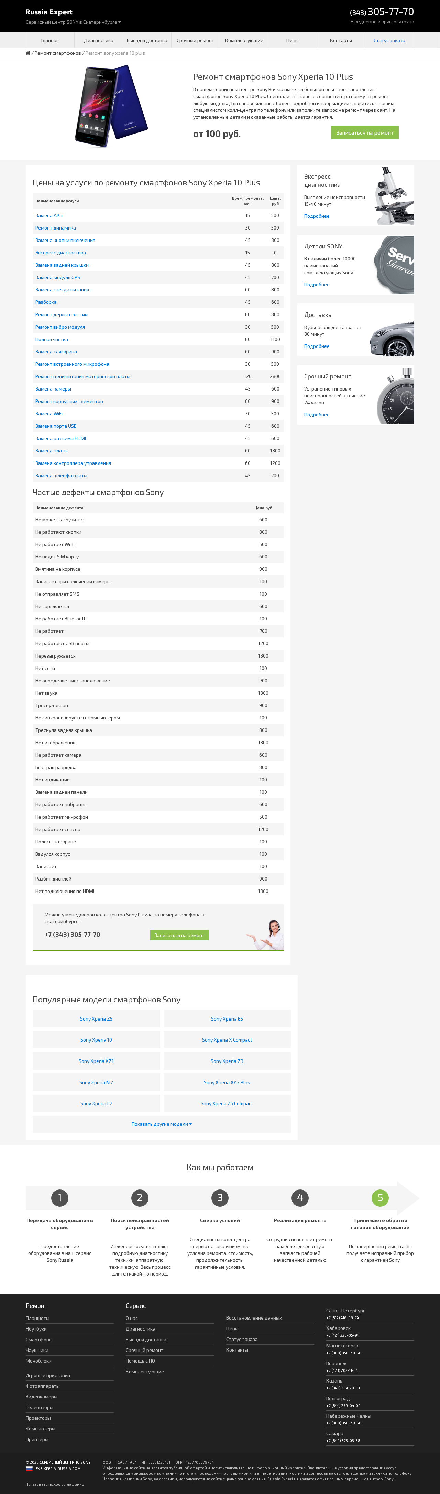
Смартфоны (39, 1339)
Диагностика (98, 40)
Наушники (37, 1350)
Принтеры (37, 1439)
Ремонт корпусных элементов (69, 401)
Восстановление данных (254, 1318)
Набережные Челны (348, 1416)
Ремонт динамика (55, 228)
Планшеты (38, 1318)
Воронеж (336, 1363)
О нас (132, 1318)
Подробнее (317, 216)
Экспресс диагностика (60, 252)
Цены (292, 40)
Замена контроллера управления (73, 463)
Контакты (341, 40)
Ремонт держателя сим (61, 314)
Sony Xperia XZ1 (96, 1061)
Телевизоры (39, 1407)
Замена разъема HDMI (60, 438)
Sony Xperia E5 (227, 1019)
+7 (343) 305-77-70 (72, 934)
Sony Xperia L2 (96, 1103)
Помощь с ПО (140, 1361)
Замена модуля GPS (57, 277)
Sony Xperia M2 (96, 1082)
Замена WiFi (49, 413)
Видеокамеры (41, 1396)
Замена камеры (53, 389)
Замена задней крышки (62, 265)
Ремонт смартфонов (58, 53)
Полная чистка (51, 339)
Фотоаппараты (43, 1386)
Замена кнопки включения (65, 240)
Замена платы (51, 450)
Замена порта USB (56, 426)
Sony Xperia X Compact (227, 1040)
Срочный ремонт (195, 40)
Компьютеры (40, 1428)
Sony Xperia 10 (96, 1040)
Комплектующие (244, 40)
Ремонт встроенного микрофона (72, 364)
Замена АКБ (49, 215)
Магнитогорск (342, 1345)
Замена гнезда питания (62, 289)
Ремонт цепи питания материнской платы (82, 376)
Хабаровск (338, 1328)
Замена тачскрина (56, 351)
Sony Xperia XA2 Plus (227, 1082)
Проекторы (38, 1418)
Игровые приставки (48, 1375)
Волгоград (338, 1398)
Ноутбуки (36, 1329)
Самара (334, 1433)
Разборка (46, 302)
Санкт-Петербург (345, 1310)
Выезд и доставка (147, 40)
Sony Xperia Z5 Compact (227, 1103)
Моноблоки (39, 1361)
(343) (382, 12)
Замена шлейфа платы (61, 475)
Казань (334, 1381)
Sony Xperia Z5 (96, 1019)
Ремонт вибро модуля (60, 327)
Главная (50, 40)
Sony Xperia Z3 (227, 1061)
